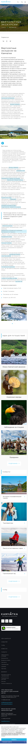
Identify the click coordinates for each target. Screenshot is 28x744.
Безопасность (4, 658)
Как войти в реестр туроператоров (6, 675)
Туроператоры (4, 664)
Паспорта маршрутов (6, 683)
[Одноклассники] (6, 41)
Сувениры (3, 666)
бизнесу (4, 671)
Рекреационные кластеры (5, 679)
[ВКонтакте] (3, 41)
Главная (3, 27)
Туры (3, 645)
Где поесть (4, 662)
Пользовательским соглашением (9, 734)
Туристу (4, 652)
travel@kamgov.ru (5, 721)
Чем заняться (12, 27)
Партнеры (3, 668)
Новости (4, 648)
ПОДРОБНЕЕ (13, 463)
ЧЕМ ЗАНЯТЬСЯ (6, 638)
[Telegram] (10, 41)
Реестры (3, 681)
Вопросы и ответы (5, 660)
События (4, 642)
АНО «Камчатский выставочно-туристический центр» (9, 691)
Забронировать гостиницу (5, 656)
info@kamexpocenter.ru (6, 702)
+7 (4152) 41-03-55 (5, 718)
